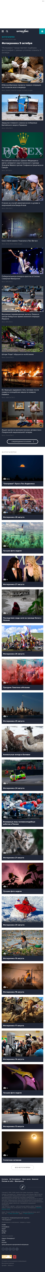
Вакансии (35, 1179)
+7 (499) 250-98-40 (13, 1213)
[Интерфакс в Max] (17, 1249)
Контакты (5, 1179)
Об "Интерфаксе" (15, 1179)
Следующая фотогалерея (21, 441)
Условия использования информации (14, 1261)
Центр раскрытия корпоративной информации (15, 1244)
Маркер (4, 1231)
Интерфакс (22, 31)
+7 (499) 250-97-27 (28, 1213)
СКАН (3, 1240)
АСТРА (3, 1233)
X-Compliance (5, 1227)
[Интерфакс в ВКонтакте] (10, 1249)
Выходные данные (8, 1263)
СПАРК (4, 1225)
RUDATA (4, 1242)
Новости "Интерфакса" (8, 1238)
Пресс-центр (26, 1179)
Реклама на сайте (7, 1181)
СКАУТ (4, 1229)
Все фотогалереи (22, 1167)
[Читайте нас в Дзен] (3, 1249)
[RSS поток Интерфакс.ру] (13, 1249)
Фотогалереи (8, 37)
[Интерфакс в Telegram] (6, 1249)
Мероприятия (19, 1181)
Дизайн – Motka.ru (8, 1265)
